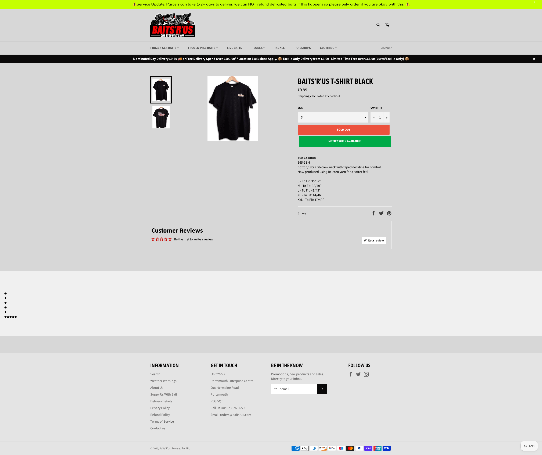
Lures (258, 48)
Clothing (327, 48)
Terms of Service (162, 421)
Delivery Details (161, 401)
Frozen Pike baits (202, 48)
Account (386, 48)
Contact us (157, 428)
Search (155, 374)
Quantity (376, 108)
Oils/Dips (303, 48)
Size (300, 108)
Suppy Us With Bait (163, 394)
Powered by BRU (181, 448)
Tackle (279, 48)
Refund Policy (160, 414)
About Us (156, 387)
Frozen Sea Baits (163, 48)
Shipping (304, 96)
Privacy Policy (160, 408)
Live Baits (235, 48)
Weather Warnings (163, 381)
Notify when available (344, 141)
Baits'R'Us (164, 448)
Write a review (374, 240)
